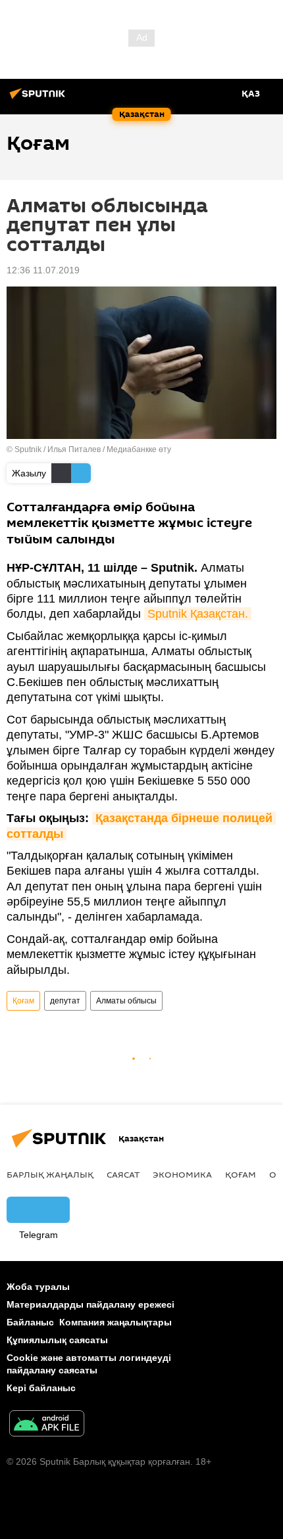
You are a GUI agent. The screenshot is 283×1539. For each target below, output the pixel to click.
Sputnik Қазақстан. (197, 613)
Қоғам (23, 1000)
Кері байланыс (41, 1388)
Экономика (182, 1174)
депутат (65, 1000)
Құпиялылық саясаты (57, 1340)
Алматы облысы (126, 1000)
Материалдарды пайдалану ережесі (90, 1304)
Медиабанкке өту (139, 449)
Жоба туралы (38, 1286)
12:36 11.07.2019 (43, 270)
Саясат (123, 1174)
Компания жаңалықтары (115, 1322)
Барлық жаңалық (50, 1174)
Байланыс (30, 1322)
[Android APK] (46, 1425)
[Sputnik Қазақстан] (39, 98)
